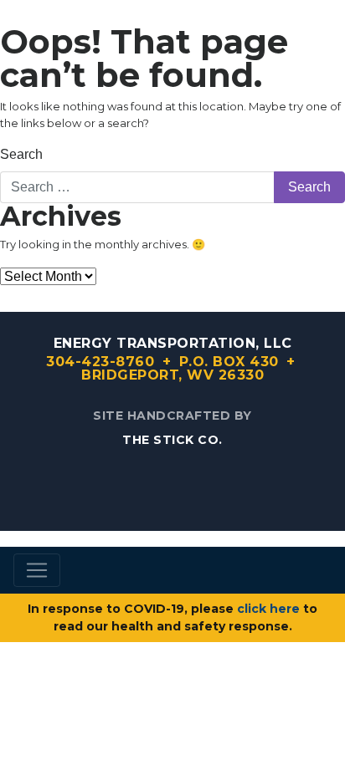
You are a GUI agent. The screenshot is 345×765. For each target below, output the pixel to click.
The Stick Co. (172, 439)
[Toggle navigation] (36, 570)
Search (21, 154)
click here (268, 608)
